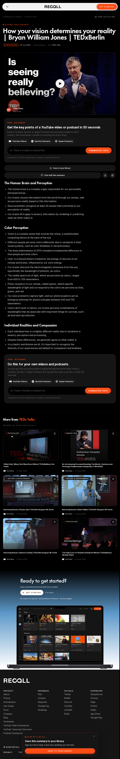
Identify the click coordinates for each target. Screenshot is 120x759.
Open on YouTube (106, 16)
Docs (6, 710)
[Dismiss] (94, 736)
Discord (68, 702)
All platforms (97, 694)
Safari (93, 710)
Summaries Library (12, 16)
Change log (43, 706)
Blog (6, 718)
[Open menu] (7, 6)
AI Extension (10, 702)
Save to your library (61, 168)
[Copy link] (112, 175)
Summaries (9, 722)
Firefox (94, 706)
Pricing (7, 698)
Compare (8, 714)
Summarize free (99, 150)
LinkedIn (68, 710)
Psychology (31, 16)
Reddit (67, 698)
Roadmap (42, 710)
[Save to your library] (54, 433)
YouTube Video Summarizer (16, 725)
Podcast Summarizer (13, 733)
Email (66, 714)
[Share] (105, 175)
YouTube (68, 706)
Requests (42, 702)
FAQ (40, 694)
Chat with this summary (54, 175)
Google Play (96, 718)
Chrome (94, 698)
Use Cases (9, 706)
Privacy (8, 752)
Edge (93, 702)
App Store (95, 714)
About (6, 694)
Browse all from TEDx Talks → (19, 425)
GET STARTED (33, 592)
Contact (42, 698)
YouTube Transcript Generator (18, 729)
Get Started (106, 7)
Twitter (67, 694)
